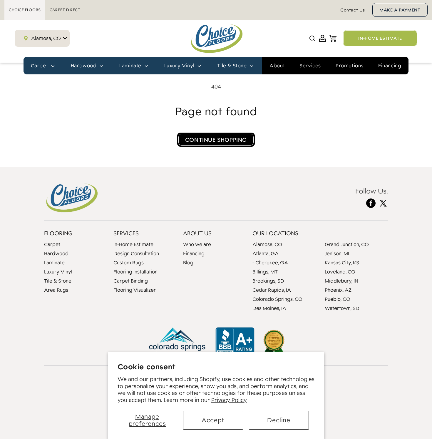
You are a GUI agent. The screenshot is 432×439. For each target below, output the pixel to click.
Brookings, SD (268, 281)
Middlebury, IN (341, 281)
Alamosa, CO (267, 244)
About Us (197, 233)
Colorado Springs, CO (277, 299)
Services (310, 66)
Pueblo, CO (337, 299)
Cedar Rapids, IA (271, 290)
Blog (188, 263)
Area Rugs (56, 290)
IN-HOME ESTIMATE (380, 38)
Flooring (58, 233)
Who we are (197, 244)
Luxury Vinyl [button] (180, 66)
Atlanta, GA (265, 253)
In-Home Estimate (133, 244)
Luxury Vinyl (58, 272)
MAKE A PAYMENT (399, 9)
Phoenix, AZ (338, 290)
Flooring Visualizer (134, 290)
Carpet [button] (40, 66)
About (277, 66)
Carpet (52, 244)
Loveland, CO (340, 272)
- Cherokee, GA (270, 263)
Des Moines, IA (269, 308)
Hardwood (56, 253)
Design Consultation (136, 253)
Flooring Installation (135, 272)
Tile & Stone (57, 281)
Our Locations (275, 233)
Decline (278, 420)
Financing (389, 66)
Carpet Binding (130, 281)
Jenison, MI (337, 253)
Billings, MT (265, 272)
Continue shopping (216, 139)
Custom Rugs (128, 263)
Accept (213, 420)
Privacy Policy (229, 400)
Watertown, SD (342, 308)
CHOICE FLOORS (25, 10)
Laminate (54, 263)
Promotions (350, 66)
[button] (312, 38)
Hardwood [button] (84, 66)
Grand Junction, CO (347, 244)
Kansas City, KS (342, 263)
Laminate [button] (131, 66)
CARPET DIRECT (65, 10)
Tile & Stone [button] (232, 66)
